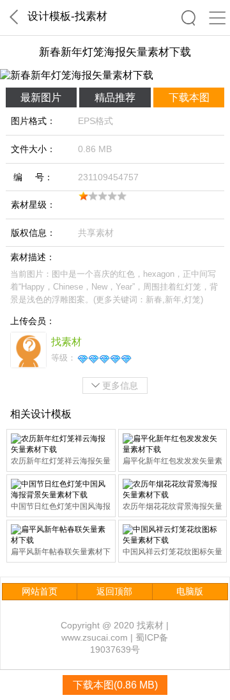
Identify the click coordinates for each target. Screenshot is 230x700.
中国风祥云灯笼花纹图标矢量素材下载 (172, 552)
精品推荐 (115, 97)
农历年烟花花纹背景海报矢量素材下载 (172, 507)
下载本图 (189, 97)
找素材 (91, 16)
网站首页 (39, 591)
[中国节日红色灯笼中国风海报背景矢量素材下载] (61, 490)
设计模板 (49, 16)
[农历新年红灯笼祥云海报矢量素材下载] (61, 444)
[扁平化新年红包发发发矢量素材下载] (173, 444)
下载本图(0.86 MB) (115, 685)
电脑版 (189, 591)
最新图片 (40, 97)
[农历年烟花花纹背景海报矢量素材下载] (173, 490)
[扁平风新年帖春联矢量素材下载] (61, 535)
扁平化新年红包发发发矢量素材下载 (172, 461)
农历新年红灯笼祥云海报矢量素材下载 (61, 461)
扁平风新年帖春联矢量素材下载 (61, 552)
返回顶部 (114, 591)
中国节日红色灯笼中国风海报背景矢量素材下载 (61, 507)
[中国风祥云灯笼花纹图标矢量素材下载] (173, 535)
